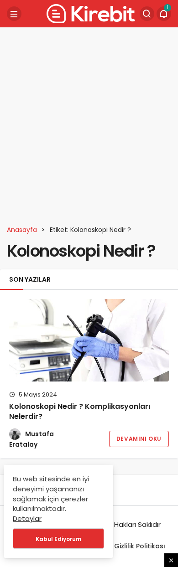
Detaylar (27, 518)
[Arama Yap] (147, 13)
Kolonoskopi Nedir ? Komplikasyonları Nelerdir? (79, 411)
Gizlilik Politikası (139, 546)
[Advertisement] (89, 123)
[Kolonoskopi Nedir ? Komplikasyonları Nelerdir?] (89, 340)
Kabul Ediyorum (58, 539)
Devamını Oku (139, 439)
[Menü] (14, 13)
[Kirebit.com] (89, 13)
